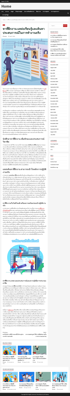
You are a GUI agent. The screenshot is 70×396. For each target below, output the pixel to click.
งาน (2, 11)
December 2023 (54, 98)
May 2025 (53, 73)
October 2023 (54, 104)
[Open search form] (68, 13)
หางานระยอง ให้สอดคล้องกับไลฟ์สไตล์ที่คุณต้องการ (24, 358)
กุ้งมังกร (52, 146)
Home (6, 6)
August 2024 (53, 90)
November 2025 (54, 64)
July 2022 (53, 134)
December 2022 (54, 120)
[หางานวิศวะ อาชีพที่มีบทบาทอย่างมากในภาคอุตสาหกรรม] (9, 350)
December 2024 (54, 81)
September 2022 (54, 129)
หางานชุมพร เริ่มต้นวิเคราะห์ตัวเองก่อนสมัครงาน (39, 358)
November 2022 (54, 123)
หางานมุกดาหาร (55, 11)
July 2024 (53, 92)
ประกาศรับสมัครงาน (29, 11)
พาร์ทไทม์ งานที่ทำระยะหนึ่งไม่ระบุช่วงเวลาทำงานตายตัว (13, 334)
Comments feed (55, 164)
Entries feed (54, 161)
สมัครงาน (10, 310)
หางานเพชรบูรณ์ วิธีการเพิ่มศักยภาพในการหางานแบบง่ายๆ (36, 334)
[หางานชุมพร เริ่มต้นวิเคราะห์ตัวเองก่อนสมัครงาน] (39, 350)
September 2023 (54, 106)
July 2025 (53, 70)
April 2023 (53, 109)
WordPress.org (54, 167)
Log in (52, 159)
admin (5, 36)
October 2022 (54, 126)
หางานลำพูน (5, 14)
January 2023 (54, 118)
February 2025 (54, 78)
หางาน (7, 11)
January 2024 (54, 95)
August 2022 (53, 132)
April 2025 (53, 76)
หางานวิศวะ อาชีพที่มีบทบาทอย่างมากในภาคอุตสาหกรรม (9, 358)
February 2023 (54, 115)
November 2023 (54, 101)
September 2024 (54, 87)
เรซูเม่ (12, 11)
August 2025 (53, 67)
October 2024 (54, 84)
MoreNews (39, 394)
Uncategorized (54, 144)
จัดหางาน (38, 11)
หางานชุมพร (46, 11)
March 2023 (53, 112)
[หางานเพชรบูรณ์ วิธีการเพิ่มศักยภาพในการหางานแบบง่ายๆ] (59, 377)
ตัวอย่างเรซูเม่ (19, 11)
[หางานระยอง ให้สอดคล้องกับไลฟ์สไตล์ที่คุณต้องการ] (24, 350)
